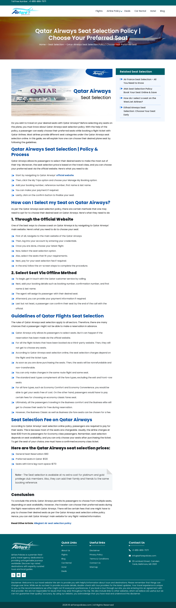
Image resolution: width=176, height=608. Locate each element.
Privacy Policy (96, 554)
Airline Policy (113, 11)
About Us (65, 550)
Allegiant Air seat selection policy (52, 523)
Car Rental (140, 11)
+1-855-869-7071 (37, 1)
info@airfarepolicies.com (144, 555)
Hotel (153, 11)
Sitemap (94, 567)
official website (65, 175)
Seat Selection (56, 44)
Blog (162, 11)
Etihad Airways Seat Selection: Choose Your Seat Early (139, 111)
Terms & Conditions (99, 558)
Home (42, 44)
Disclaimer (95, 550)
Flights (99, 11)
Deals (127, 11)
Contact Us (95, 563)
